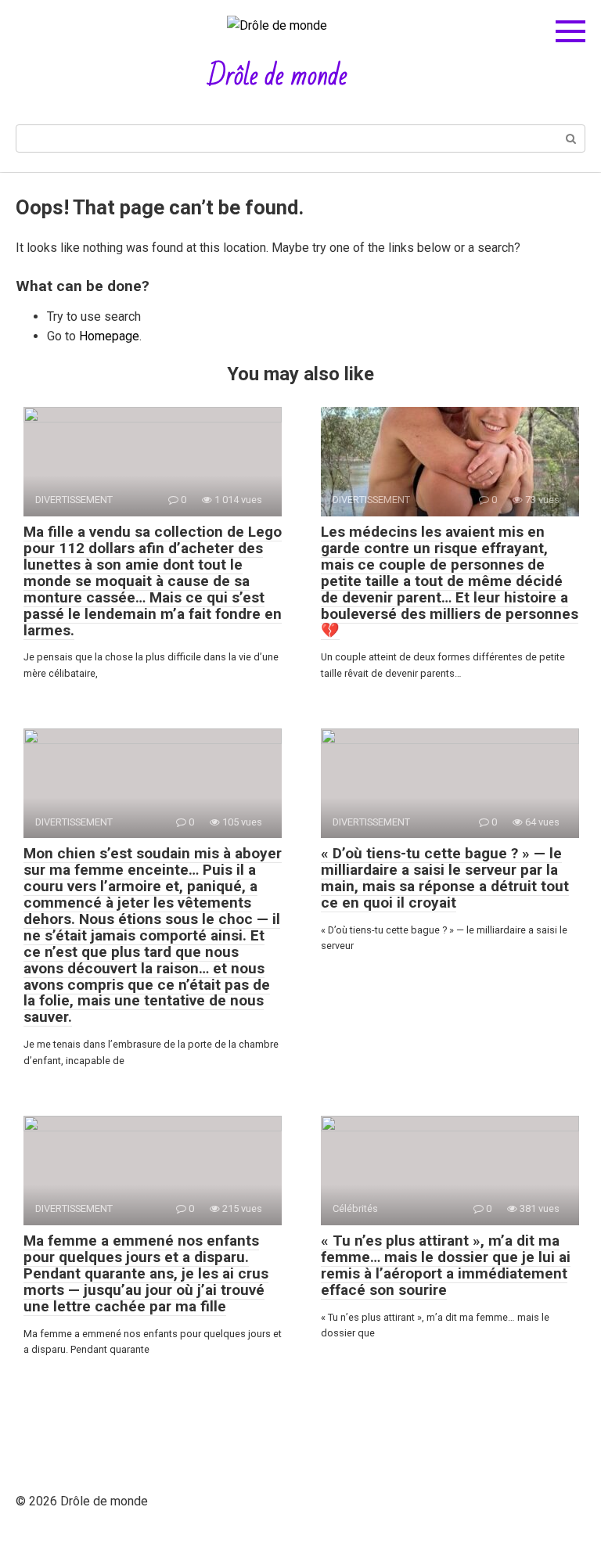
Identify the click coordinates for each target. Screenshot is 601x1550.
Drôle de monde (277, 76)
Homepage (109, 336)
